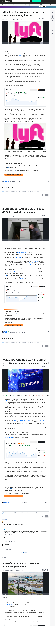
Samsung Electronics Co (19, 420)
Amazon (18, 466)
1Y (14, 95)
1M (10, 95)
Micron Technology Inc (39, 420)
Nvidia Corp (7, 400)
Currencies (10, 4)
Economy (31, 4)
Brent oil (22, 278)
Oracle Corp (27, 415)
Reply (6, 534)
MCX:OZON (30, 262)
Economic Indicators (26, 4)
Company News (47, 4)
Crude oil (22, 277)
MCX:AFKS (35, 261)
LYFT (26, 59)
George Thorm (8, 537)
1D (6, 95)
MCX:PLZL (18, 257)
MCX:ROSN (14, 258)
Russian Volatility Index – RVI (13, 271)
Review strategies (21, 443)
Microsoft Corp (7, 415)
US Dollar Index (10, 306)
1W (8, 95)
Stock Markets (20, 4)
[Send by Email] (22, 181)
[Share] (39, 18)
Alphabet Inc (15, 415)
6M (12, 95)
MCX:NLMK (29, 264)
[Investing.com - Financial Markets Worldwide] (6, 1)
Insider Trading (41, 4)
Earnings (51, 4)
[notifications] (51, 1)
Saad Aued (6, 521)
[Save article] (42, 18)
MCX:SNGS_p (10, 256)
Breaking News (4, 4)
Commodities (15, 4)
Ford (17, 617)
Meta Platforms (34, 466)
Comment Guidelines (5, 197)
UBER (20, 55)
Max (18, 95)
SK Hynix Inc (28, 420)
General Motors (10, 604)
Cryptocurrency (36, 4)
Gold (5, 275)
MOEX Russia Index (21, 252)
